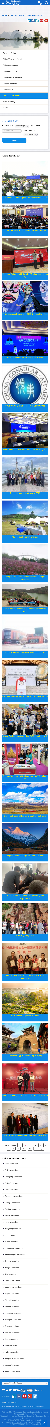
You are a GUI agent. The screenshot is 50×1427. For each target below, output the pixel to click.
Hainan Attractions (12, 1216)
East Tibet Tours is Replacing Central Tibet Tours (25, 816)
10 (24, 1149)
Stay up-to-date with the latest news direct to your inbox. (23, 1406)
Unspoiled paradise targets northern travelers (25, 856)
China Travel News (34, 16)
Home (4, 16)
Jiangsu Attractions (12, 1261)
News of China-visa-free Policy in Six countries (25, 406)
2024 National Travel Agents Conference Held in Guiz (25, 198)
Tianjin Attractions (11, 1339)
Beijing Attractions (11, 1170)
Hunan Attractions (11, 1242)
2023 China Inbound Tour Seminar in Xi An (25, 358)
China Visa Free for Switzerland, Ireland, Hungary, (25, 230)
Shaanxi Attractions (12, 1307)
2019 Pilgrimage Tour (25, 935)
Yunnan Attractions (12, 1365)
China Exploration (13, 2)
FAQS (5, 108)
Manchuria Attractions (13, 1287)
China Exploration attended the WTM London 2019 (25, 736)
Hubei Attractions (11, 1235)
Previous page (10, 1145)
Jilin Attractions (10, 1274)
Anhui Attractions (11, 1164)
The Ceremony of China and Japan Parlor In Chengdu (25, 696)
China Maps (8, 89)
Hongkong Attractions (13, 1229)
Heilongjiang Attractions (14, 1248)
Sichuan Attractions (12, 1333)
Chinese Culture (10, 71)
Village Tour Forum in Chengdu (25, 537)
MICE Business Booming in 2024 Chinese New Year (25, 314)
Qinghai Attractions (12, 1300)
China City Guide (10, 83)
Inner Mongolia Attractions (15, 1255)
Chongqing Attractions (13, 1177)
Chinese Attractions (11, 65)
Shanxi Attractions (12, 1326)
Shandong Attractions (13, 1313)
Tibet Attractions (11, 1346)
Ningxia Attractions (12, 1294)
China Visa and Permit (12, 59)
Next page (39, 1149)
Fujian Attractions (11, 1183)
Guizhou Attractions (12, 1209)
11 (30, 1149)
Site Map (25, 1418)
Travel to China (9, 53)
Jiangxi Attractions (12, 1268)
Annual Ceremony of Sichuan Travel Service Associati (25, 1095)
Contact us (12, 1416)
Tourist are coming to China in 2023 (25, 493)
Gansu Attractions (11, 1190)
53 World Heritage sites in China (25, 1016)
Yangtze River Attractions (14, 1359)
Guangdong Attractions (13, 1196)
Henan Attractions (11, 1222)
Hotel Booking (9, 102)
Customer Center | (43, 1416)
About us (3, 1416)
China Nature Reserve (12, 77)
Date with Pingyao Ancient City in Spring (25, 1056)
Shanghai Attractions (13, 1320)
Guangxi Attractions (12, 1203)
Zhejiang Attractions (12, 1372)
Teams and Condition (26, 1416)
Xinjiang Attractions (12, 1352)
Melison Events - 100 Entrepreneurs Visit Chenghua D (25, 450)
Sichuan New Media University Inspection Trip (25, 653)
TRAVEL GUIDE (16, 16)
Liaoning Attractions (12, 1281)
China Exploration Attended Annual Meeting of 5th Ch (25, 1135)
